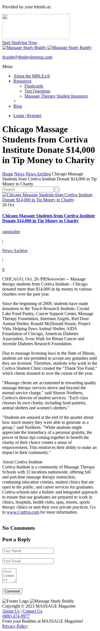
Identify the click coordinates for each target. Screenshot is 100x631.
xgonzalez (11, 231)
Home (7, 173)
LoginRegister (27, 115)
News (19, 173)
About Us (10, 611)
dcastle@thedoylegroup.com (27, 57)
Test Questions (37, 91)
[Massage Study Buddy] (47, 47)
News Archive (38, 173)
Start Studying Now (19, 42)
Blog (17, 106)
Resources (22, 81)
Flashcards (33, 86)
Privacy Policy (15, 626)
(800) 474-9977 (16, 616)
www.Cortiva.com (23, 512)
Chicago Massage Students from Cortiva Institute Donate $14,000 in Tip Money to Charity (48, 218)
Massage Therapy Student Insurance (56, 96)
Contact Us (32, 611)
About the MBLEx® (31, 76)
